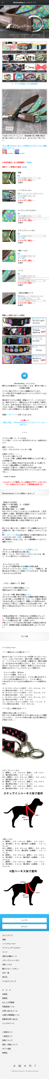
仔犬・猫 (5, 973)
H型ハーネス (7, 964)
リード (4, 952)
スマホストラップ (9, 981)
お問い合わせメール (10, 1011)
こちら (27, 588)
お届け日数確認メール (10, 1015)
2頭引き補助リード (9, 956)
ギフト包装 (6, 1049)
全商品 (4, 994)
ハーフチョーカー (9, 944)
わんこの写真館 (8, 1002)
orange (10, 153)
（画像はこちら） (28, 569)
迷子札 (4, 977)
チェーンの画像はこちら (28, 549)
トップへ (24, 920)
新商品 (4, 998)
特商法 (4, 1053)
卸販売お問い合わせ (10, 1019)
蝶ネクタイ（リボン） (10, 969)
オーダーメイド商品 (11, 535)
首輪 (4, 939)
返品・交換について (10, 1044)
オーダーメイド (12, 415)
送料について (7, 1040)
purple (22, 153)
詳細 (29, 162)
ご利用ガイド (7, 1036)
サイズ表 (21, 198)
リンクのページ (8, 1023)
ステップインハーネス (10, 960)
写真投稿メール (8, 1007)
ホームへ (24, 926)
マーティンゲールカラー (11, 948)
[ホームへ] (14, 1065)
